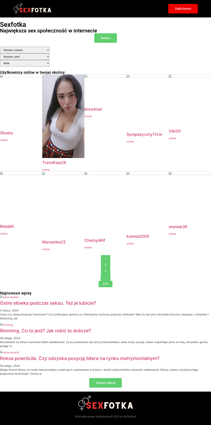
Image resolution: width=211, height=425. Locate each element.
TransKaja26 (54, 162)
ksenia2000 (138, 236)
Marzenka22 (54, 242)
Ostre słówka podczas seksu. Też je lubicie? (48, 303)
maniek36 (178, 226)
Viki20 (175, 131)
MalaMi (7, 226)
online (3, 140)
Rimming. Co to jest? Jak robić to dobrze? (45, 330)
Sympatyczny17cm (144, 134)
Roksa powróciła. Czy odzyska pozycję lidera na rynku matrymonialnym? (80, 358)
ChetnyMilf (94, 240)
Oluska (6, 133)
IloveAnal (93, 109)
